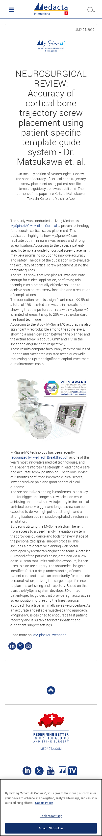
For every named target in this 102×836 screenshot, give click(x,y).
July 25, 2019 (85, 29)
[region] (51, 807)
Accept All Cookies (51, 828)
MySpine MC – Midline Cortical (33, 225)
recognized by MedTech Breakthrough (39, 457)
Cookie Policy (44, 803)
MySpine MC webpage (49, 634)
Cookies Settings (51, 816)
